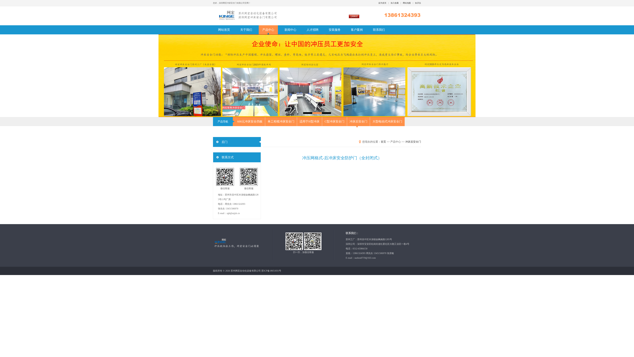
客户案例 (357, 29)
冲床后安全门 (358, 121)
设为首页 (382, 3)
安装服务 (335, 29)
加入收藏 (395, 3)
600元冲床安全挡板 (250, 121)
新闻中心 (290, 29)
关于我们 (246, 29)
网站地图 (407, 3)
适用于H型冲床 (309, 121)
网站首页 (224, 29)
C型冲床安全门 (334, 121)
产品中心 (268, 29)
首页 (383, 141)
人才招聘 (312, 29)
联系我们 (379, 29)
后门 (225, 142)
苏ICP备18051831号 (271, 271)
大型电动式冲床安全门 (387, 121)
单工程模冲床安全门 (281, 121)
